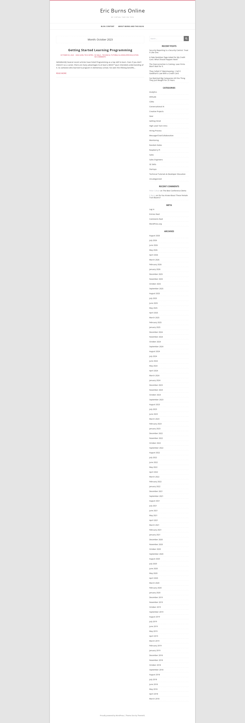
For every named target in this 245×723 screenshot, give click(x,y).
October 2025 (155, 284)
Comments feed (156, 219)
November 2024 (156, 337)
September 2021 (156, 496)
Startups (153, 169)
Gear (151, 116)
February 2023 (155, 424)
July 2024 (153, 356)
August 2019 (154, 617)
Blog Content (107, 26)
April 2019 (153, 636)
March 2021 (154, 525)
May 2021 (153, 515)
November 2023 (156, 390)
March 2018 (154, 699)
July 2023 (153, 409)
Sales (151, 155)
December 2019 (156, 597)
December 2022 (156, 433)
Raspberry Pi (154, 150)
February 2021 (155, 530)
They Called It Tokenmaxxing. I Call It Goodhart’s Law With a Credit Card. (165, 72)
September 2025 (156, 289)
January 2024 (154, 380)
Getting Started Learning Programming (100, 50)
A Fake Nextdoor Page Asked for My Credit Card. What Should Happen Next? (167, 58)
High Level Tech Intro (84, 55)
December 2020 (156, 540)
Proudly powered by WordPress (112, 715)
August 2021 (154, 501)
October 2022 (155, 443)
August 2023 (154, 404)
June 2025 (153, 303)
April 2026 (153, 255)
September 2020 (156, 554)
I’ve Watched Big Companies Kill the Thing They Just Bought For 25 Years (167, 79)
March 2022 (154, 477)
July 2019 (153, 621)
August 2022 (154, 453)
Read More (61, 73)
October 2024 (155, 342)
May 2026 (153, 250)
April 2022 (153, 472)
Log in (151, 209)
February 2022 (155, 482)
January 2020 (154, 593)
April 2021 (153, 520)
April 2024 (153, 371)
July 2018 (153, 679)
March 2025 (154, 318)
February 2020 (155, 588)
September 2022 (156, 448)
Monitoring (154, 140)
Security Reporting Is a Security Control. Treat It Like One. (168, 51)
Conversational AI (156, 107)
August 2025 (154, 293)
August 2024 (154, 351)
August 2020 (154, 559)
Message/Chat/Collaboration (161, 136)
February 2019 (155, 646)
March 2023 (154, 419)
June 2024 (153, 361)
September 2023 (156, 400)
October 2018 (155, 665)
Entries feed (154, 214)
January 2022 (154, 486)
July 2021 (153, 506)
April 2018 (153, 694)
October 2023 (155, 395)
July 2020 (153, 564)
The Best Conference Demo (174, 190)
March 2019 (154, 641)
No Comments (100, 57)
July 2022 (153, 457)
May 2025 (153, 308)
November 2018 (156, 660)
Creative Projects (156, 111)
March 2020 (154, 583)
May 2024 (153, 366)
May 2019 (153, 631)
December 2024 (156, 332)
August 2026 (154, 236)
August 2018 (154, 675)
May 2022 (153, 467)
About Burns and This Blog (131, 26)
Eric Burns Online (122, 10)
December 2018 (156, 655)
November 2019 (156, 602)
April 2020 (153, 578)
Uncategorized (155, 179)
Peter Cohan (154, 190)
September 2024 (156, 347)
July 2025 (153, 298)
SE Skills (97, 55)
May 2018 (153, 689)
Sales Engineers (156, 160)
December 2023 (156, 385)
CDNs (151, 102)
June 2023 (153, 414)
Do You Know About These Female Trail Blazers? (168, 196)
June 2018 (153, 684)
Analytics (153, 92)
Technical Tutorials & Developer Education (120, 55)
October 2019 (155, 607)
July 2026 (153, 240)
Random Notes (155, 145)
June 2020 (153, 569)
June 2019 (153, 626)
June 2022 (153, 462)
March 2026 (154, 260)
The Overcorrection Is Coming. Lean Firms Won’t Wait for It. (167, 65)
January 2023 (154, 429)
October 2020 (155, 549)
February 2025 (155, 322)
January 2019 (154, 650)
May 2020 (153, 573)
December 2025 (156, 274)
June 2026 (153, 245)
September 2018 (156, 670)
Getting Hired (155, 121)
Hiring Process (155, 131)
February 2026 (155, 264)
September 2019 (156, 612)
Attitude (152, 97)
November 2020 (156, 544)
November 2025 (156, 279)
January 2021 (154, 535)
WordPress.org (155, 224)
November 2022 (156, 438)
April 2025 (153, 313)
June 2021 (153, 511)
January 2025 (154, 327)
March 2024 (154, 376)
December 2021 (156, 491)
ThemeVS (141, 715)
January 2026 (154, 269)
